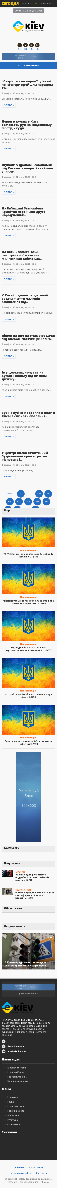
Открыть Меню (30, 65)
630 (10, 501)
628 (39, 493)
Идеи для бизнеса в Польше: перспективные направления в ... (25, 649)
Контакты (41, 1173)
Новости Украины (17, 1076)
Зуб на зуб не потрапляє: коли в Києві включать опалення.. (28, 414)
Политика (12, 1097)
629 (48, 493)
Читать (10, 105)
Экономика (13, 1124)
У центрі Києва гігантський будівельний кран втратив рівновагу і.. (25, 456)
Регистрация (36, 1167)
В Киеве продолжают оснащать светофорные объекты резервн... (34, 895)
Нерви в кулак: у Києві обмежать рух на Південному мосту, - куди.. (27, 124)
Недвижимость (23, 889)
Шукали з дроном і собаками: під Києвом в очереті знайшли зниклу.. (27, 168)
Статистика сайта (21, 1173)
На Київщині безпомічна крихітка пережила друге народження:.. (23, 211)
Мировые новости (17, 1081)
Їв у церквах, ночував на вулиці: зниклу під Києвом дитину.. (24, 375)
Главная (19, 1167)
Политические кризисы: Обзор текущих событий (28, 742)
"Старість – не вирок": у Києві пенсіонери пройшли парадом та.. (27, 84)
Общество (13, 1115)
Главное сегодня (16, 1067)
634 (46, 501)
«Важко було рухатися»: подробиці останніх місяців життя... (32, 877)
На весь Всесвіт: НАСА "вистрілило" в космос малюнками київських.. (22, 255)
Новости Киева (15, 1072)
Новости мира (28, 550)
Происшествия (15, 1106)
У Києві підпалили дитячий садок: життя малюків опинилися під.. (25, 298)
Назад (9, 493)
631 (19, 501)
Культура (20, 871)
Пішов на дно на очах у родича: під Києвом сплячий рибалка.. (28, 337)
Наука (10, 1101)
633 (37, 501)
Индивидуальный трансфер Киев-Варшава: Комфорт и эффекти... (29, 602)
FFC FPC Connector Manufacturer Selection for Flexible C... (28, 555)
